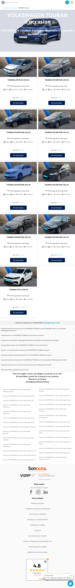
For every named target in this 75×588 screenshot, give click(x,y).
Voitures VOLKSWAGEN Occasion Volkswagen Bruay (18, 422)
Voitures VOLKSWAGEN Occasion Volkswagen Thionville (53, 410)
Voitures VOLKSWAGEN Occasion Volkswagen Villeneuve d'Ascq (16, 390)
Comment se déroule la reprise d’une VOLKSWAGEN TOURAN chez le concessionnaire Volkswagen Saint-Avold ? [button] (34, 360)
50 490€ (21, 307)
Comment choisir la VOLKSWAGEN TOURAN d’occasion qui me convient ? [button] (22, 335)
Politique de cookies (37, 525)
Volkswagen (13, 8)
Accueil (5, 8)
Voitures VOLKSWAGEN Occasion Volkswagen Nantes (55, 400)
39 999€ (59, 98)
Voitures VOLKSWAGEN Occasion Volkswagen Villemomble (16, 445)
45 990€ (59, 150)
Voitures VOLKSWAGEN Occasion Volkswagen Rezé (54, 395)
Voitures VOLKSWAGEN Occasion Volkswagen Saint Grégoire (54, 390)
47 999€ (21, 255)
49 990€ (59, 255)
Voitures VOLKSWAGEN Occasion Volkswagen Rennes (55, 404)
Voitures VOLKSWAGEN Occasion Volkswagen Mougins (55, 448)
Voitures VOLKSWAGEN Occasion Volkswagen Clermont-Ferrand (53, 458)
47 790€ (21, 202)
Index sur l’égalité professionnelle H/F (37, 541)
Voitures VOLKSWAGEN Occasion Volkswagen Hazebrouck (16, 406)
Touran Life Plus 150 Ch (18, 80)
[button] (72, 2)
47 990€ (59, 202)
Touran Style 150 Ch (18, 289)
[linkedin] (46, 492)
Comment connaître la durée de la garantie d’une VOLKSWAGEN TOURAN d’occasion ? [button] (26, 355)
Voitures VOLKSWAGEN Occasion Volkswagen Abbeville (16, 432)
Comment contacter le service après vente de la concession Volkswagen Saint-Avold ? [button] (26, 365)
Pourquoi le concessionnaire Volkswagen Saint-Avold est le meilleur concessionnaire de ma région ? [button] (30, 340)
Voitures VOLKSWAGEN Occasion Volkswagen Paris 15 (19, 460)
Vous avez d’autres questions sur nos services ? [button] (15, 369)
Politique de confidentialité (37, 519)
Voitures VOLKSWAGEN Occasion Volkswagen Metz (54, 426)
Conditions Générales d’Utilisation (37, 509)
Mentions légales (37, 503)
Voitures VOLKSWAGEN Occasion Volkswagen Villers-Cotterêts (19, 439)
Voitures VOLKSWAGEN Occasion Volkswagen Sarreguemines (53, 416)
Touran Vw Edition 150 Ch (57, 80)
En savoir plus (18, 103)
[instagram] (39, 492)
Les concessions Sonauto (37, 536)
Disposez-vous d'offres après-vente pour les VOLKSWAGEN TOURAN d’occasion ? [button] (25, 350)
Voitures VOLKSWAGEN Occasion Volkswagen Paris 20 (19, 455)
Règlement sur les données (38, 552)
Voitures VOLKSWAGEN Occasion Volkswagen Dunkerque (16, 412)
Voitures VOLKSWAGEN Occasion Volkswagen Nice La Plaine (55, 443)
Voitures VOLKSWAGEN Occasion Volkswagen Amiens (19, 396)
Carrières (37, 530)
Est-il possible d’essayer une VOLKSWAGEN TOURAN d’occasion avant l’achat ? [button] (24, 345)
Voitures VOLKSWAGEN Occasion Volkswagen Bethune (19, 427)
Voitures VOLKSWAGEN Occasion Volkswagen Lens (18, 400)
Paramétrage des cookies (37, 547)
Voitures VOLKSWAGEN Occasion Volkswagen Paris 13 (19, 451)
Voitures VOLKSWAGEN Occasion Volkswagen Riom (54, 453)
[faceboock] (32, 492)
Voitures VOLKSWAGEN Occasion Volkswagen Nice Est (55, 437)
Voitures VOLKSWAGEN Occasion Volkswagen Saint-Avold (54, 432)
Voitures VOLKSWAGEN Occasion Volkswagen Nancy (55, 422)
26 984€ (21, 98)
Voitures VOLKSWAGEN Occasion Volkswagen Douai (18, 418)
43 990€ (21, 150)
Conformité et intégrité (37, 514)
